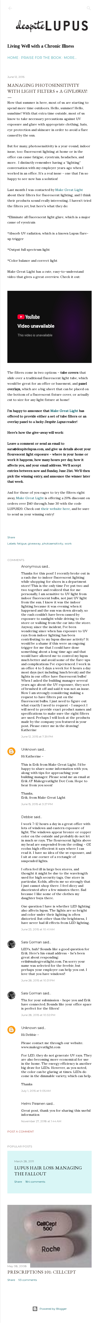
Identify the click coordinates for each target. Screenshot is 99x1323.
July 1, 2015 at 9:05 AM (36, 1090)
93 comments (27, 1280)
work (68, 543)
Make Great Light (69, 190)
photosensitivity (52, 543)
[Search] (89, 7)
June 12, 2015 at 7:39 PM (37, 736)
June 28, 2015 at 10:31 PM (38, 980)
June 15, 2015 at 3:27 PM (37, 804)
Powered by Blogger (53, 1308)
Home (12, 58)
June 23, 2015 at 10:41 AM (38, 929)
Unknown (29, 749)
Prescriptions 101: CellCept (41, 1272)
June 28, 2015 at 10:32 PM (38, 1015)
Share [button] (11, 537)
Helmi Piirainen (33, 1104)
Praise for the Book (41, 58)
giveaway (34, 543)
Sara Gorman (31, 942)
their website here (55, 509)
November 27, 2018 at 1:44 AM (41, 1121)
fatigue (21, 543)
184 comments (35, 1181)
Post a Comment (20, 1131)
